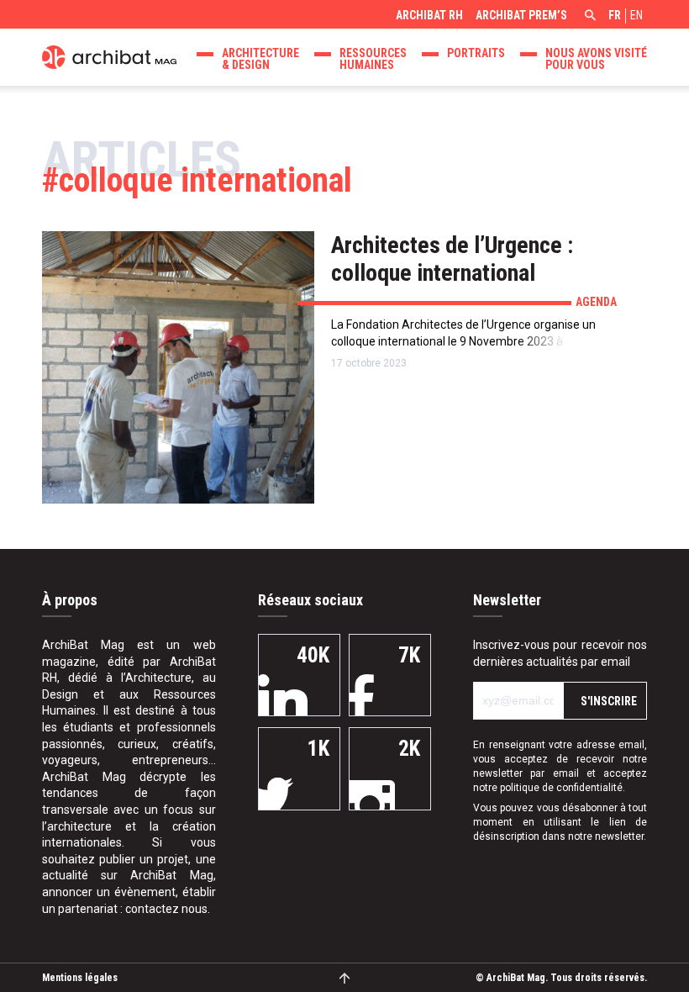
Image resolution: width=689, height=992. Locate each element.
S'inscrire (609, 701)
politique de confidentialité (561, 788)
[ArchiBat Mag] (109, 55)
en (636, 15)
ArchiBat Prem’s (521, 15)
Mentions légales (80, 978)
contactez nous (166, 908)
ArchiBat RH (429, 15)
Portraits (476, 53)
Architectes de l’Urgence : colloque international (452, 259)
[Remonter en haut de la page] (344, 977)
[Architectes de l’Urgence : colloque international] (178, 367)
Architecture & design (260, 59)
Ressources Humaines (373, 59)
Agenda (596, 302)
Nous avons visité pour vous (596, 59)
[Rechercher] (588, 17)
